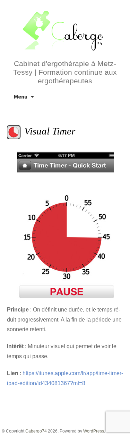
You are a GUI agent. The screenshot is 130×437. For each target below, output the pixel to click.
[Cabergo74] (65, 29)
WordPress (93, 431)
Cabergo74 (36, 431)
